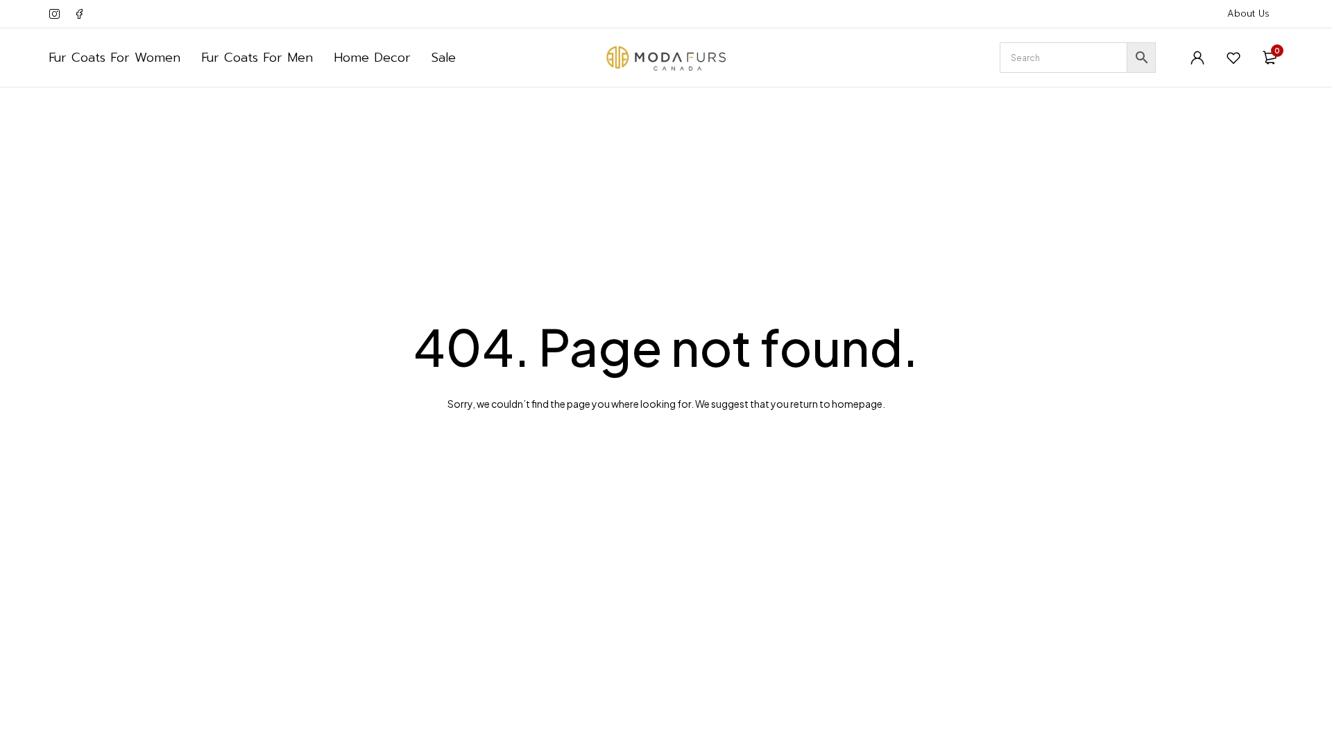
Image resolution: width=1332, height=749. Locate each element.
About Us (1248, 13)
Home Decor (372, 57)
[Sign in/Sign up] (1197, 57)
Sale (444, 57)
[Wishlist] (1233, 57)
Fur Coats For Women (114, 57)
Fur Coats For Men (257, 57)
